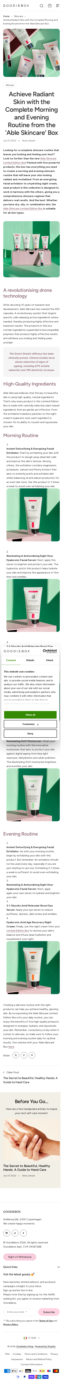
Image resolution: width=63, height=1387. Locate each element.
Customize (28, 724)
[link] (16, 1055)
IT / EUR (31, 1340)
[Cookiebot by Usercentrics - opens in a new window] (43, 651)
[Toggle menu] (57, 5)
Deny (30, 733)
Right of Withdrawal (19, 1259)
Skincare (18, 16)
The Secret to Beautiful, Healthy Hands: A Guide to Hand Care (26, 1168)
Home (6, 16)
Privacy (53, 1356)
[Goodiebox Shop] (16, 5)
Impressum (16, 1361)
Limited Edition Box (17, 930)
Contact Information (30, 1366)
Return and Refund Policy (38, 1361)
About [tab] (49, 660)
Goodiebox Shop (24, 1348)
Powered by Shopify (44, 1348)
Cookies (15, 1356)
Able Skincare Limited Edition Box (22, 208)
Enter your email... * (17, 1314)
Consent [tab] (11, 660)
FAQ (6, 1356)
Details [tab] (30, 660)
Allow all (30, 714)
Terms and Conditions (34, 1356)
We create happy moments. (19, 1225)
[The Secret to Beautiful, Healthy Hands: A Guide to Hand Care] (31, 1139)
